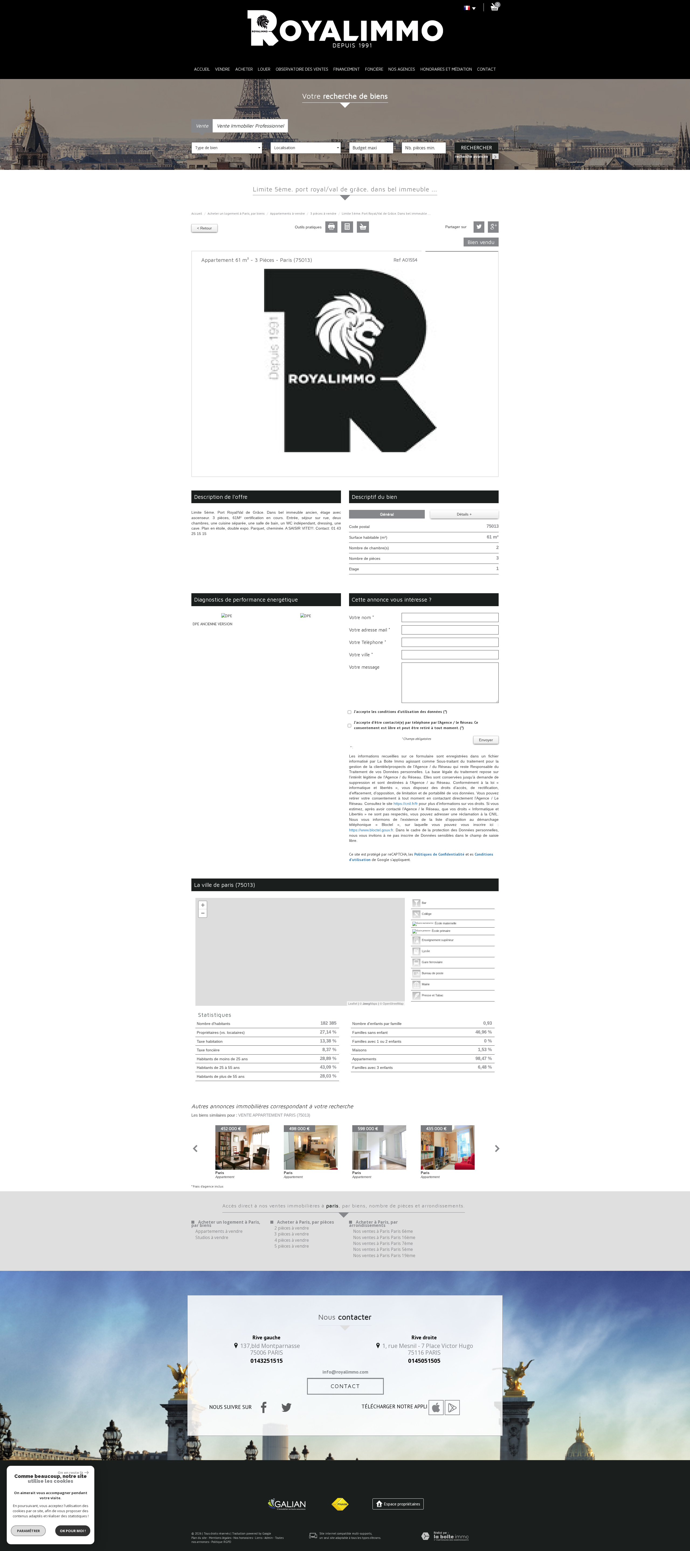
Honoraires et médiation (446, 69)
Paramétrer (28, 1530)
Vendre (222, 69)
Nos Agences (401, 69)
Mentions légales (220, 1538)
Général (387, 514)
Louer (264, 69)
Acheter (244, 69)
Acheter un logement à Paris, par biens (236, 213)
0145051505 (424, 1360)
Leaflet (352, 1003)
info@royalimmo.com (345, 1371)
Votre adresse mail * (369, 630)
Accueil (202, 69)
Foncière (374, 69)
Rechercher (476, 147)
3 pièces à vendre (323, 213)
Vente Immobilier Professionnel (250, 126)
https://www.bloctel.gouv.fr (371, 830)
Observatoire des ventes (302, 69)
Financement (346, 69)
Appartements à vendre (287, 213)
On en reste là (70, 1472)
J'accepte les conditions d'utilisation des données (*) (400, 711)
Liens (258, 1538)
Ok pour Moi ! (73, 1530)
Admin (268, 1538)
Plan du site (199, 1538)
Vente (202, 126)
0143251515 (266, 1360)
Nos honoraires (243, 1538)
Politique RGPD (221, 1542)
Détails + (464, 514)
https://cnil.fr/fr (406, 803)
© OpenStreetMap (391, 1003)
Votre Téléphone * (367, 642)
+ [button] (203, 905)
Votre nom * (361, 617)
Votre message (364, 667)
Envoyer (486, 740)
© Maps (368, 1003)
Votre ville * (361, 654)
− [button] (203, 913)
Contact (486, 69)
